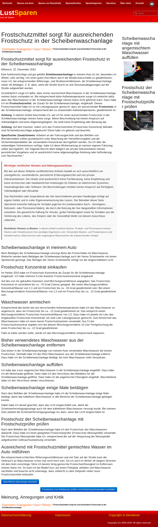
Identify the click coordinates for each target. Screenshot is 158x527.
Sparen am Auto (25, 3)
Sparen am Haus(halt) (49, 3)
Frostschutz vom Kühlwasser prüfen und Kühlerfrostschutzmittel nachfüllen (78, 489)
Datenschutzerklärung (16, 515)
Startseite (7, 3)
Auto (37, 49)
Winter (46, 49)
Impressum (63, 515)
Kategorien (24, 49)
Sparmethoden (73, 3)
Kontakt (140, 3)
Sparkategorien (94, 3)
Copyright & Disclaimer (124, 515)
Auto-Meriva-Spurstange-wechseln (20, 481)
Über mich (125, 3)
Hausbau (111, 3)
